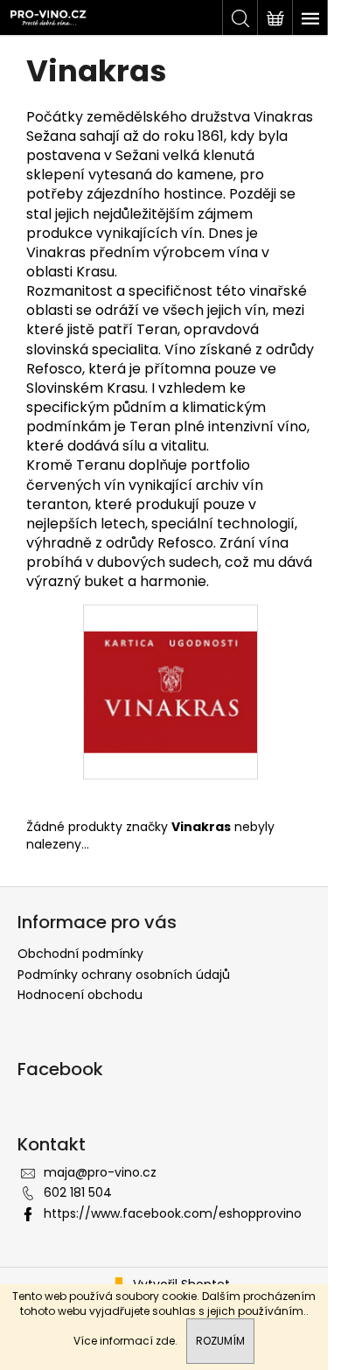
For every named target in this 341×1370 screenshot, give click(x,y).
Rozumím (220, 1340)
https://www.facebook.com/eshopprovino (173, 1213)
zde (165, 1340)
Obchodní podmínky (80, 953)
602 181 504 (78, 1192)
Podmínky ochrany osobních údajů (123, 974)
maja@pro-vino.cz (100, 1172)
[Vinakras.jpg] (170, 666)
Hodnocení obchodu (80, 994)
